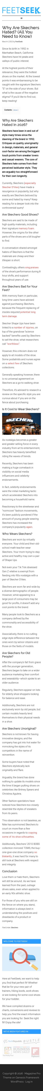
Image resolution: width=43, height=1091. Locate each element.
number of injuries (24, 327)
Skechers (14, 927)
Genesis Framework (27, 1077)
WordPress (17, 1081)
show (15, 110)
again (29, 527)
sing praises (32, 267)
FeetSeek (21, 10)
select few (13, 363)
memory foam (26, 228)
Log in (29, 1081)
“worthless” (13, 343)
